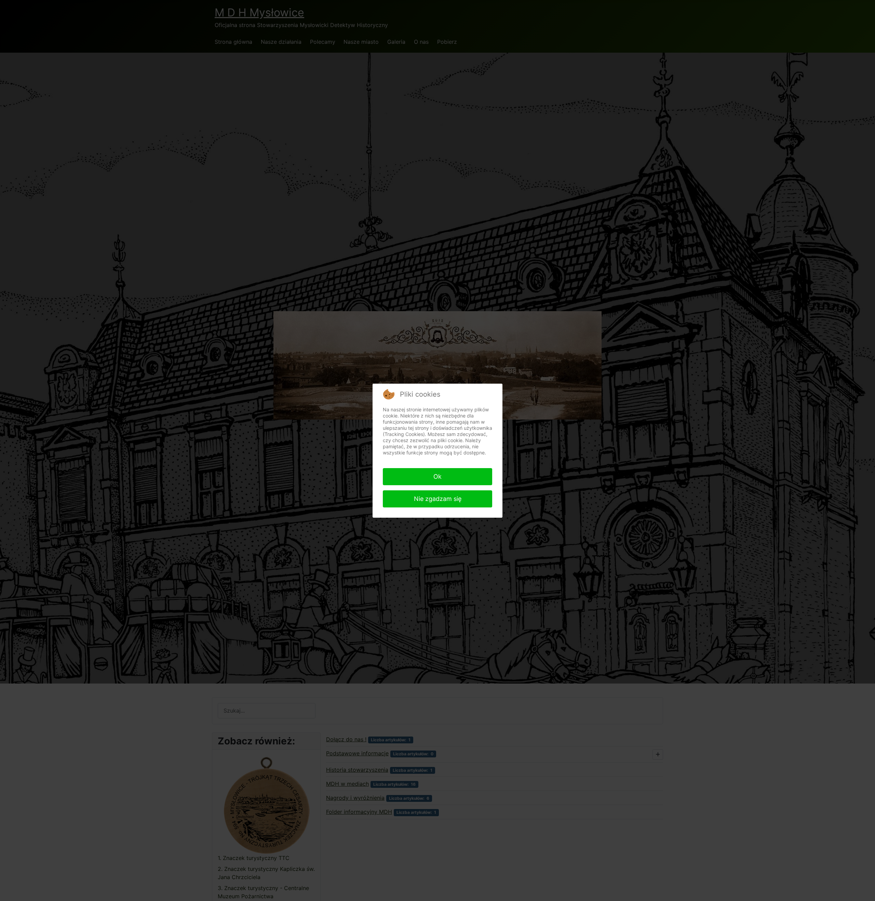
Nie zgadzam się (437, 498)
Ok (437, 476)
